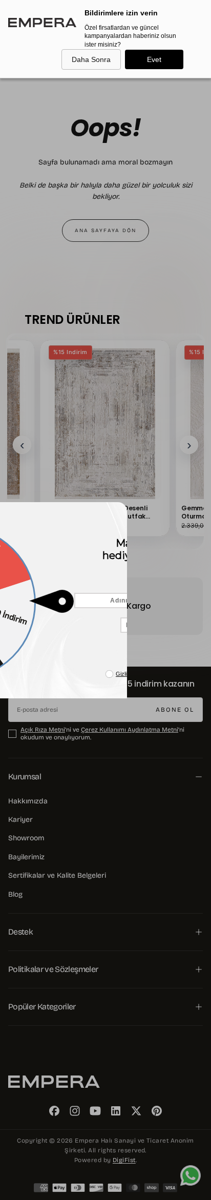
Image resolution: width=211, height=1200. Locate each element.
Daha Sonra (91, 59)
